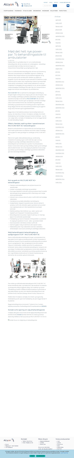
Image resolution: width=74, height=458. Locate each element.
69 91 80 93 (27, 4)
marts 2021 (58, 143)
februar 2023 (59, 101)
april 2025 (58, 46)
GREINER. (44, 306)
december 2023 (60, 81)
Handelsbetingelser (65, 2)
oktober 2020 (59, 156)
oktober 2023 (59, 85)
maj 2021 (58, 140)
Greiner (59, 442)
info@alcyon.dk (28, 6)
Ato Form (59, 448)
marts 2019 (59, 182)
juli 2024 (58, 72)
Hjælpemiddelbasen (45, 441)
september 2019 (60, 179)
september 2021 (60, 133)
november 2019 (60, 172)
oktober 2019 (59, 176)
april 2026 (58, 20)
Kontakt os (20, 314)
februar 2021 (59, 146)
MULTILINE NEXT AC (32, 98)
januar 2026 (59, 29)
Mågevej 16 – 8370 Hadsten (11, 445)
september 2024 (60, 65)
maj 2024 (58, 78)
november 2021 (60, 127)
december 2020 (60, 150)
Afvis (32, 456)
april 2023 (58, 94)
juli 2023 (58, 91)
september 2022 (60, 107)
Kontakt (56, 2)
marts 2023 (59, 98)
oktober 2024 (59, 62)
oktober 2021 (59, 130)
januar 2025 (59, 55)
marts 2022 (59, 120)
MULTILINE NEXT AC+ (14, 93)
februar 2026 (59, 26)
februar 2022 (59, 124)
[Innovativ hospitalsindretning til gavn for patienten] (11, 4)
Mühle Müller (60, 447)
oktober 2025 (59, 33)
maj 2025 (58, 42)
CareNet (42, 442)
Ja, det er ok (40, 456)
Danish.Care (43, 444)
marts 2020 (59, 166)
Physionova (60, 444)
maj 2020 (58, 163)
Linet (58, 441)
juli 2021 (58, 137)
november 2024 (60, 59)
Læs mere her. (64, 453)
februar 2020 (59, 169)
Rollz (58, 445)
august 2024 (59, 68)
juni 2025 (58, 39)
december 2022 (60, 104)
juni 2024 (58, 75)
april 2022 (58, 117)
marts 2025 (59, 49)
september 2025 (60, 36)
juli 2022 (58, 111)
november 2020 (60, 153)
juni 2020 (58, 159)
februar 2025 (59, 52)
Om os (50, 2)
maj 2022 (58, 114)
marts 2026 (59, 23)
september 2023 (60, 88)
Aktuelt (46, 2)
